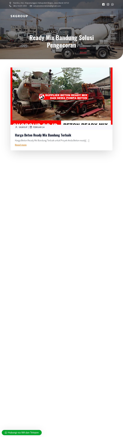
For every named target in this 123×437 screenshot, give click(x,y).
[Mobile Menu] (112, 16)
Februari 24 (39, 127)
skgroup (23, 127)
